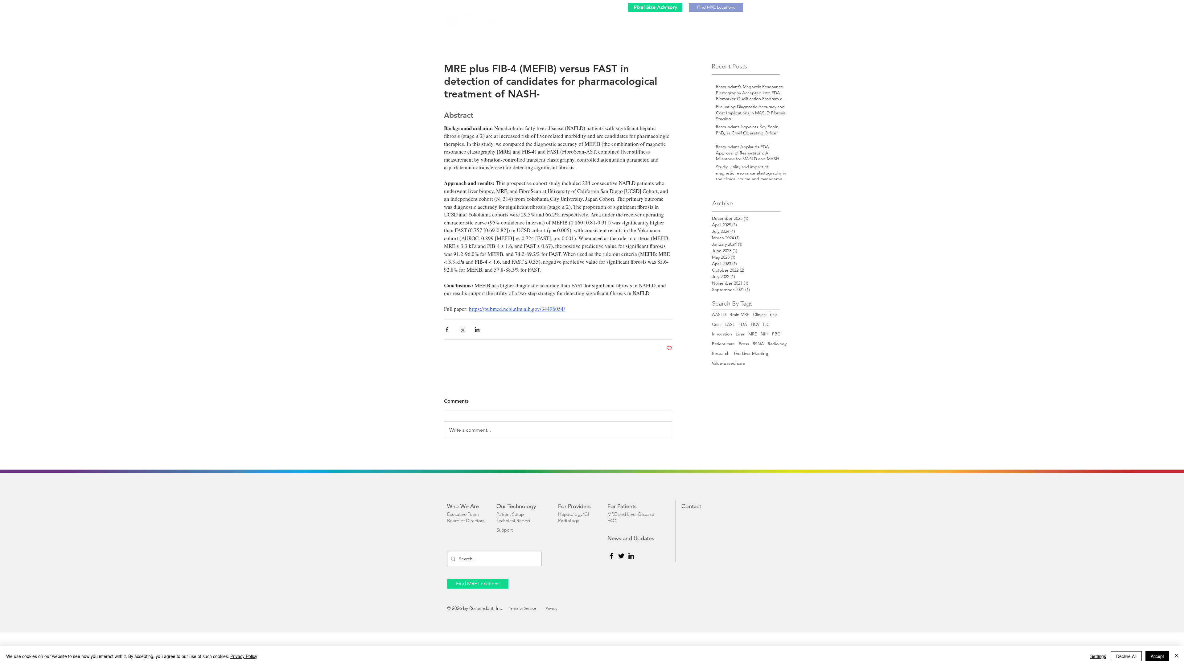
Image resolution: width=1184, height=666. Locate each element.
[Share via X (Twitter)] (462, 329)
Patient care (723, 344)
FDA (742, 324)
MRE (752, 334)
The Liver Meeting (750, 353)
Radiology (777, 344)
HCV (755, 324)
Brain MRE (739, 314)
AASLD (719, 314)
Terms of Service (522, 608)
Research (721, 353)
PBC (776, 334)
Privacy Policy (243, 656)
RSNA (758, 344)
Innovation (722, 334)
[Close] (1176, 656)
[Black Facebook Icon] (611, 556)
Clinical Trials (765, 314)
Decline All (1126, 656)
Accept (1157, 656)
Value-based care (728, 363)
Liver (740, 334)
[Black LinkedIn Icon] (631, 556)
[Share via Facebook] (447, 329)
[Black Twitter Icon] (621, 556)
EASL (730, 324)
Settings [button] (1098, 656)
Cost (716, 324)
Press (744, 344)
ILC (766, 324)
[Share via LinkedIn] (477, 329)
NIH (764, 334)
